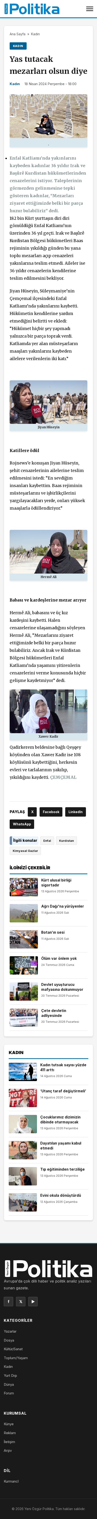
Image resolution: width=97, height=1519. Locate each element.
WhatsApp (22, 824)
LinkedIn (76, 812)
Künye (9, 1424)
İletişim (9, 1442)
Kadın (35, 34)
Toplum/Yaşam (16, 1358)
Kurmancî (11, 1481)
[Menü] (89, 9)
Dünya (9, 1384)
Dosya (9, 1340)
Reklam (10, 1433)
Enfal (47, 840)
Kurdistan (66, 840)
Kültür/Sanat (13, 1349)
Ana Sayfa (17, 34)
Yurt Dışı (10, 1375)
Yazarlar (10, 1331)
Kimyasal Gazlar (25, 851)
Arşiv (8, 1450)
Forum (9, 1393)
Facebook (51, 812)
